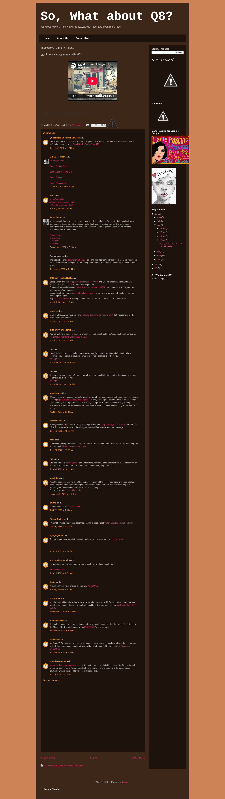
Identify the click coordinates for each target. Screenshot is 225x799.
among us (54, 359)
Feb (159, 255)
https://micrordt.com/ (75, 260)
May (159, 252)
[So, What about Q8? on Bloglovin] (164, 204)
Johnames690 (56, 620)
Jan (159, 259)
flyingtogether (56, 535)
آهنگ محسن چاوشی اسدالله (62, 202)
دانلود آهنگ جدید (57, 199)
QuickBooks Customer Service (64, 138)
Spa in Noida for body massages (72, 400)
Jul (158, 221)
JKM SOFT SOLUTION (60, 278)
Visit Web (54, 243)
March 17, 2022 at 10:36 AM (62, 362)
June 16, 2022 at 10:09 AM (62, 431)
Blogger (125, 782)
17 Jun (162, 232)
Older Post (138, 757)
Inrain (52, 311)
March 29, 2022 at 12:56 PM (62, 384)
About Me (62, 38)
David (52, 582)
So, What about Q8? (107, 16)
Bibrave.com (55, 235)
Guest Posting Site (58, 166)
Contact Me (82, 38)
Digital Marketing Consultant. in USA (70, 337)
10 (156, 268)
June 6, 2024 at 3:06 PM (60, 674)
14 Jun (162, 236)
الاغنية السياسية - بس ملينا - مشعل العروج (171, 244)
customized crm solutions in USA (90, 287)
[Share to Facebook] (101, 125)
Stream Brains (56, 519)
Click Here (54, 241)
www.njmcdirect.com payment (63, 665)
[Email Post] (87, 125)
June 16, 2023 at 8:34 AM (61, 573)
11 (156, 264)
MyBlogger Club (57, 160)
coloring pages (72, 463)
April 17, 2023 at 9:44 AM (61, 510)
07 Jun (162, 240)
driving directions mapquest (74, 446)
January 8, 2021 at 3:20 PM (62, 148)
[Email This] (92, 125)
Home (46, 38)
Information (55, 238)
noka (52, 440)
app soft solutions (62, 298)
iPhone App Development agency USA (81, 282)
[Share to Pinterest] (104, 125)
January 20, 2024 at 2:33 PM (62, 652)
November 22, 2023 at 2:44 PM (63, 612)
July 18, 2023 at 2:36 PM (61, 590)
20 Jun (162, 228)
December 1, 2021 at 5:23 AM (63, 247)
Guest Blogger (56, 177)
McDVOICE (89, 627)
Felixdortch (55, 598)
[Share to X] (98, 125)
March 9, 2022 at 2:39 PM (61, 321)
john (52, 195)
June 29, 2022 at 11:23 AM (61, 450)
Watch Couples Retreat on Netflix (119, 523)
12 (156, 214)
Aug (159, 217)
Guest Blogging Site (59, 183)
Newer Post (48, 757)
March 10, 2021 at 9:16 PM (62, 187)
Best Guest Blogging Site (61, 172)
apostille (54, 478)
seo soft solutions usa (83, 293)
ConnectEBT (76, 506)
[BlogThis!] (95, 125)
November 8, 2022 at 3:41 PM (63, 494)
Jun (159, 225)
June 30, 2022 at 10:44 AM (62, 469)
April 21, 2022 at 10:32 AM (61, 412)
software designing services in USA (98, 315)
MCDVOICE (92, 586)
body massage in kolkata (112, 424)
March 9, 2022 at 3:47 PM (61, 340)
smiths (53, 503)
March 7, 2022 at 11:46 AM (62, 302)
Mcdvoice (54, 639)
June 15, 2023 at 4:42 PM (61, 551)
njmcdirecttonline (58, 661)
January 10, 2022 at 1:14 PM (62, 269)
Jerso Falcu (55, 217)
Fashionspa (55, 421)
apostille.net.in (74, 490)
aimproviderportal (57, 569)
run (51, 349)
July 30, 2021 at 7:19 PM (61, 208)
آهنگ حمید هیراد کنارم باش (61, 205)
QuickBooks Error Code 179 (86, 144)
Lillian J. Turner (57, 157)
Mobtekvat (54, 393)
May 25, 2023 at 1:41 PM (61, 527)
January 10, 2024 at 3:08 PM (62, 631)
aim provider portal (59, 560)
